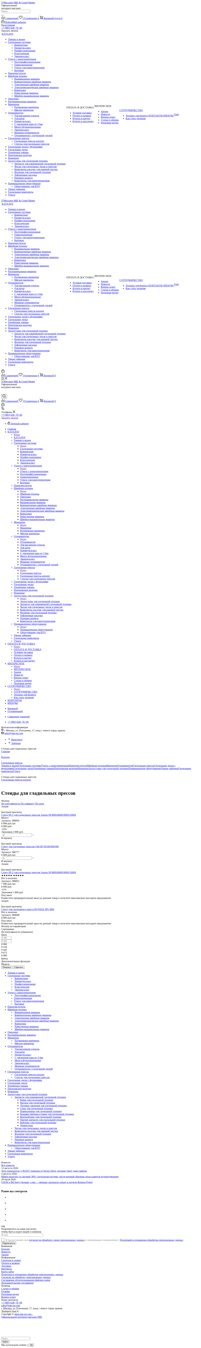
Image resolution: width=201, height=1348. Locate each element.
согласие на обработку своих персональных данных (57, 1240)
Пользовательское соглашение (17, 1283)
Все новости (8, 1165)
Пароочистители (78, 765)
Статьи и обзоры (10, 1288)
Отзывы (5, 1291)
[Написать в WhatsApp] (3, 392)
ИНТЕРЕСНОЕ (22, 669)
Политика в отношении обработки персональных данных (32, 1274)
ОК (31, 1345)
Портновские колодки (66, 768)
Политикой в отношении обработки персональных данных (151, 1240)
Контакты (6, 1268)
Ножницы (83, 768)
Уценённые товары (43, 768)
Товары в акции (9, 765)
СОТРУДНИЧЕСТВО (25, 691)
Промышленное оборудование (36, 629)
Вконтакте (16, 739)
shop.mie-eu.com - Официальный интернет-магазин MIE (21, 1315)
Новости (6, 1251)
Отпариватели (27, 542)
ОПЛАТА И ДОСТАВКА (27, 649)
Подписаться (9, 1243)
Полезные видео (10, 1294)
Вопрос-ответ (8, 1297)
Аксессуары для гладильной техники (40, 601)
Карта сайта (7, 1271)
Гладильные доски (23, 768)
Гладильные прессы (30, 573)
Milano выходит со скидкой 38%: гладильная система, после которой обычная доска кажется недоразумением (59, 1176)
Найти (5, 1342)
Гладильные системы (31, 448)
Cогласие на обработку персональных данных (26, 1277)
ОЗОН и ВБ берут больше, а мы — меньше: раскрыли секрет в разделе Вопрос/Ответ (47, 1182)
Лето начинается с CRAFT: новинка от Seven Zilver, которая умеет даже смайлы (44, 1171)
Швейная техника (29, 494)
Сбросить (18, 967)
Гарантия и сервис (11, 1260)
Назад (17, 434)
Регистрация (8, 25)
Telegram (16, 743)
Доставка (6, 1266)
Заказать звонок (9, 417)
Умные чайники (169, 768)
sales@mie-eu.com (13, 733)
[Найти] (2, 15)
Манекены (25, 528)
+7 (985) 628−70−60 (11, 28)
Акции (5, 1254)
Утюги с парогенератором (34, 471)
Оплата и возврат (10, 1263)
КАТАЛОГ (20, 437)
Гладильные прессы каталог (16, 779)
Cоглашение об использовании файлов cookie (25, 1280)
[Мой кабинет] (3, 371)
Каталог (5, 1249)
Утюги (16, 771)
